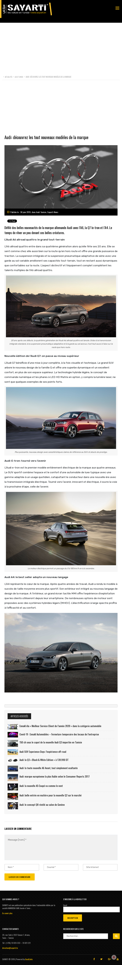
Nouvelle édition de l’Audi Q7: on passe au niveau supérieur (41, 355)
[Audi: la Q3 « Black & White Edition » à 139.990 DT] (13, 760)
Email (65, 905)
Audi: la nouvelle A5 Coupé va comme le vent (41, 786)
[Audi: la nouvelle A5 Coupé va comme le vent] (13, 786)
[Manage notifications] (114, 957)
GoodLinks (29, 959)
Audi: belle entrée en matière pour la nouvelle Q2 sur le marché (50, 795)
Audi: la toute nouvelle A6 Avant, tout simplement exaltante (48, 768)
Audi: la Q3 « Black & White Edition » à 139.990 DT (44, 760)
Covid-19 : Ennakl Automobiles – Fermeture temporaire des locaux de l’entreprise (59, 734)
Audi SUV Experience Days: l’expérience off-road (42, 751)
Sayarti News (52, 212)
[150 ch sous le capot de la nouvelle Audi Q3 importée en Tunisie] (13, 743)
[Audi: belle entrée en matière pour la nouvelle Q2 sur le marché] (13, 796)
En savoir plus (7, 913)
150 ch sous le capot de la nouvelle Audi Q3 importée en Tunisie (50, 742)
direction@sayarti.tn (10, 947)
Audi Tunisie (41, 212)
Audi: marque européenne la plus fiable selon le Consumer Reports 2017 (54, 776)
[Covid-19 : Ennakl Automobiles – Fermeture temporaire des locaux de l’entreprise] (13, 734)
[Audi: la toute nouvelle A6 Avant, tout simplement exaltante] (13, 768)
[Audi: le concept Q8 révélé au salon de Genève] (13, 805)
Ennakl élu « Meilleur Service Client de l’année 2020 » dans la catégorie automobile (60, 726)
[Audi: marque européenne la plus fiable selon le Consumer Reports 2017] (13, 777)
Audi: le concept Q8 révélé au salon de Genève (42, 804)
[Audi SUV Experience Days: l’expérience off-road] (13, 752)
